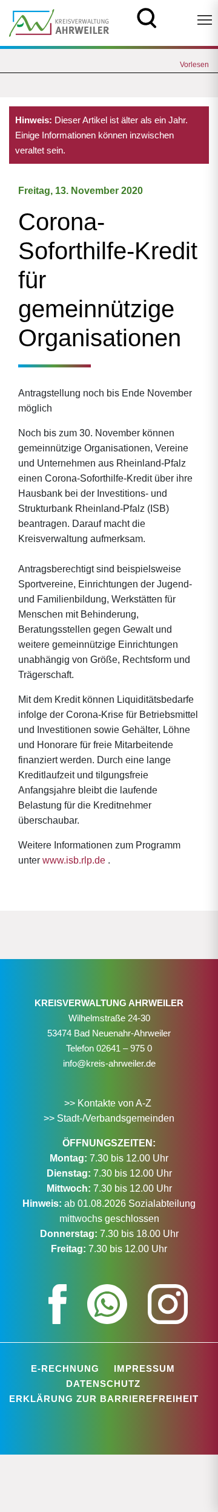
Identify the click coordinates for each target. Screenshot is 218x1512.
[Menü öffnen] (204, 20)
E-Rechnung (65, 1368)
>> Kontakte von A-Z (109, 1103)
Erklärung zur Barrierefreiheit (104, 1399)
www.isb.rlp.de (73, 860)
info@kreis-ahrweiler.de (109, 1063)
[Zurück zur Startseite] (59, 22)
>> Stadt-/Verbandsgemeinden (109, 1118)
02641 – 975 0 (124, 1048)
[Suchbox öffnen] (146, 16)
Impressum (144, 1368)
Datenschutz (103, 1383)
